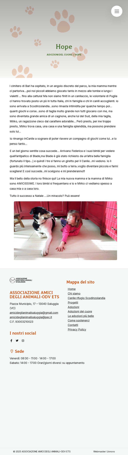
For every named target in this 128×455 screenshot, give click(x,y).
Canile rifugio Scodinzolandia (86, 298)
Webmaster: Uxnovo (104, 451)
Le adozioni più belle (81, 316)
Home (72, 289)
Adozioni (73, 307)
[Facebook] (12, 341)
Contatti (73, 325)
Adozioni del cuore (80, 311)
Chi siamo (74, 293)
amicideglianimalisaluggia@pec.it (31, 317)
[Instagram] (23, 341)
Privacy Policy (77, 329)
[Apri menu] (116, 11)
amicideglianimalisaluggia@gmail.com (34, 312)
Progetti (73, 302)
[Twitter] (17, 341)
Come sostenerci (78, 320)
